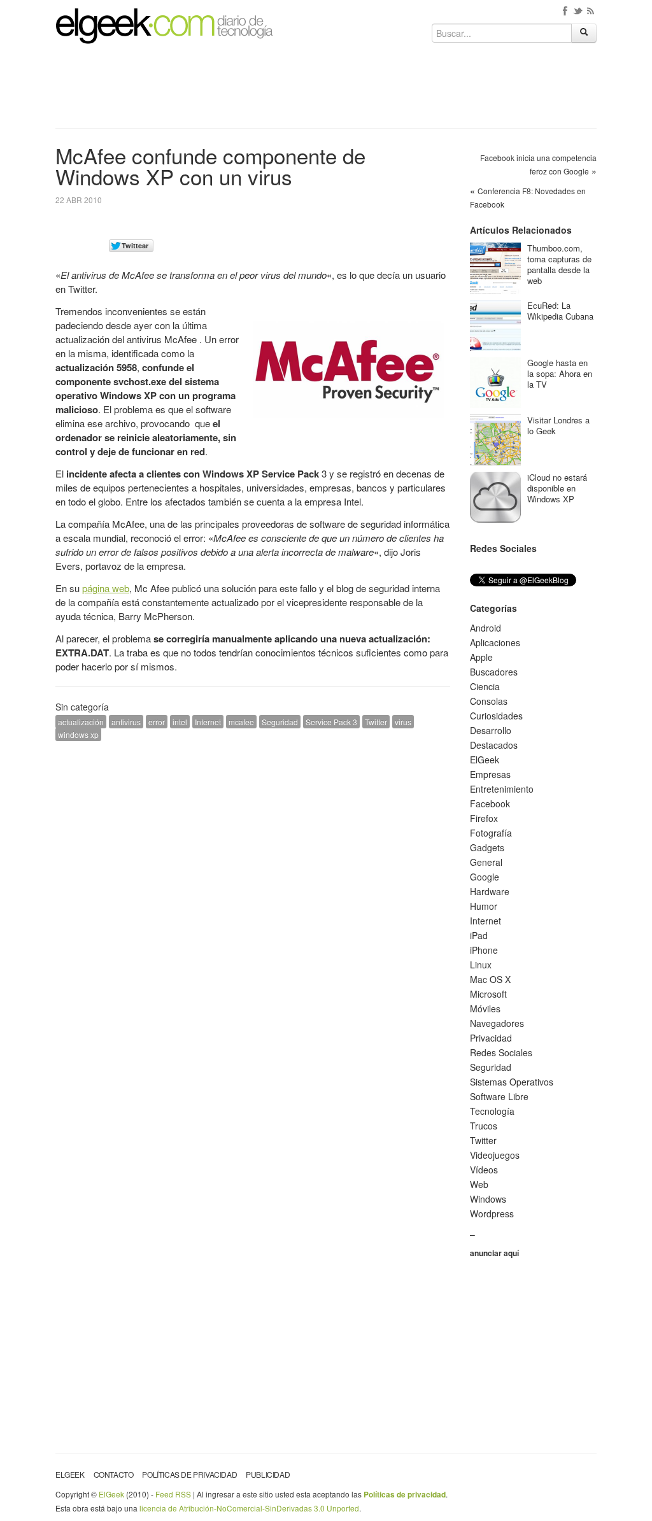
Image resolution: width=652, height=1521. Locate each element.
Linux (481, 964)
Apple (481, 657)
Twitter (376, 721)
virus (403, 721)
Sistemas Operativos (511, 1081)
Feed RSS (173, 1494)
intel (180, 721)
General (486, 862)
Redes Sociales (501, 1052)
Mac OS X (490, 979)
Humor (483, 906)
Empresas (490, 774)
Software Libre (499, 1096)
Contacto (114, 1474)
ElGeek (484, 759)
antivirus (126, 721)
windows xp (78, 734)
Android (485, 627)
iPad (479, 935)
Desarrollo (490, 730)
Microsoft (488, 993)
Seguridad (280, 721)
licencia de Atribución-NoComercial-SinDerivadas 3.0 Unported (249, 1508)
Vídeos (484, 1169)
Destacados (494, 745)
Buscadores (494, 671)
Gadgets (487, 847)
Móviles (485, 1008)
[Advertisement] (326, 90)
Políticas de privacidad (189, 1474)
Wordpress (492, 1213)
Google (484, 876)
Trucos (483, 1125)
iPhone (484, 950)
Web (479, 1184)
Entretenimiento (502, 788)
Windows (488, 1198)
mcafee (241, 721)
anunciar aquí (494, 1253)
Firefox (484, 818)
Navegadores (497, 1023)
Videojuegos (495, 1155)
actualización (81, 721)
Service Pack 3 (331, 721)
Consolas (488, 701)
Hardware (489, 891)
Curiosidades (496, 715)
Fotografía (491, 832)
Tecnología (492, 1111)
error (156, 721)
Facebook (490, 803)
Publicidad (268, 1474)
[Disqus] (252, 912)
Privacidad (491, 1037)
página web (105, 588)
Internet (208, 721)
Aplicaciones (495, 642)
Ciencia (485, 686)
